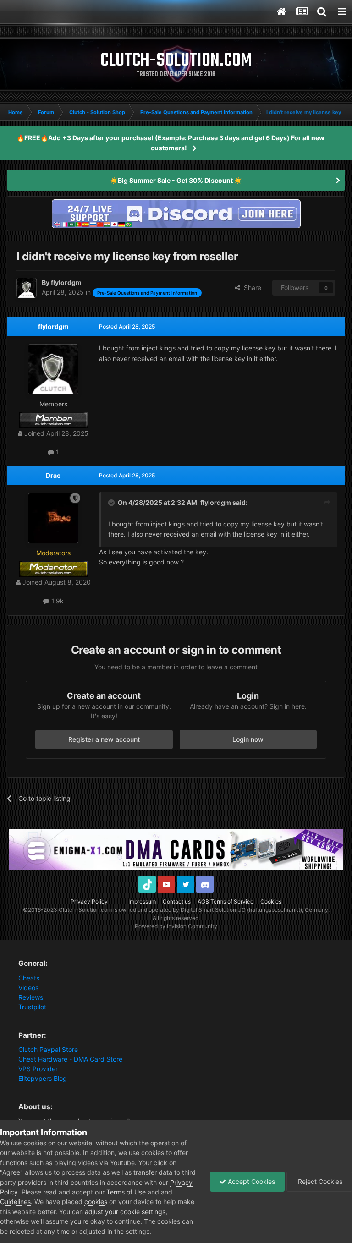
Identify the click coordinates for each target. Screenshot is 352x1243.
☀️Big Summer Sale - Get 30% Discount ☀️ (176, 180)
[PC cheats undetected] (176, 213)
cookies (95, 1201)
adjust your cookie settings (125, 1212)
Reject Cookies (319, 1181)
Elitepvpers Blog (42, 1078)
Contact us (177, 901)
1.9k (57, 601)
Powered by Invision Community (176, 926)
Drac (53, 475)
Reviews (30, 997)
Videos (28, 987)
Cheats (28, 978)
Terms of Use (126, 1192)
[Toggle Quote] (112, 502)
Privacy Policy (89, 901)
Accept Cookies (250, 1181)
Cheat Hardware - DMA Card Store (70, 1059)
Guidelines (15, 1201)
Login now (248, 739)
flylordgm (53, 326)
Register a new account (104, 739)
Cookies (270, 901)
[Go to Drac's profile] (53, 518)
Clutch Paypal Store (48, 1049)
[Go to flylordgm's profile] (26, 288)
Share (250, 287)
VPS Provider (38, 1069)
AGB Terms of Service (225, 901)
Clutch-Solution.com (85, 909)
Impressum (142, 901)
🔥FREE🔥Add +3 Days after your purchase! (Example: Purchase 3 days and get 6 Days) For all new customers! (170, 143)
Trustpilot (32, 1007)
